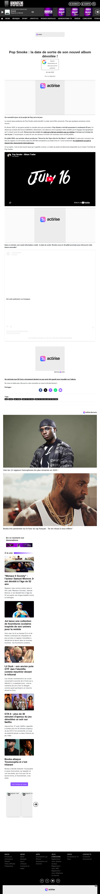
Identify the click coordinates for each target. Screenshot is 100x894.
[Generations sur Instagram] (58, 881)
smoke (10, 399)
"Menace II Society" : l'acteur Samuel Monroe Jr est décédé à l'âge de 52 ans (19, 580)
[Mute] (32, 12)
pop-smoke (17, 399)
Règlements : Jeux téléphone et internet (57, 873)
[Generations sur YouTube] (53, 881)
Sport (25, 18)
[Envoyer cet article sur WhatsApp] (55, 391)
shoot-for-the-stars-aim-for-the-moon (46, 399)
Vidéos (77, 18)
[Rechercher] (94, 4)
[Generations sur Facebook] (42, 881)
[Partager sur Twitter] (45, 391)
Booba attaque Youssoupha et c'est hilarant (16, 762)
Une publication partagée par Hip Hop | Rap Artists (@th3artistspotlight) (50, 338)
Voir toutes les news (19, 784)
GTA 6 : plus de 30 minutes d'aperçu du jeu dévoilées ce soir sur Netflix (18, 718)
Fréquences (9, 866)
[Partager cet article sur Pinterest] (50, 391)
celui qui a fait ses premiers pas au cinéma (59, 132)
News (7, 18)
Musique (16, 18)
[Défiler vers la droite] (35, 804)
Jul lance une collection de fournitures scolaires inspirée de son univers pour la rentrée (18, 625)
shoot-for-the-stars (28, 399)
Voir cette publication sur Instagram (18, 299)
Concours (87, 18)
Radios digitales (48, 18)
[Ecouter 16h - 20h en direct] (19, 545)
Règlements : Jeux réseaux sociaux (56, 861)
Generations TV (65, 18)
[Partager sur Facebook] (40, 391)
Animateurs (9, 859)
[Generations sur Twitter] (47, 881)
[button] (13, 804)
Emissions (8, 857)
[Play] (3, 12)
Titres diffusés (10, 864)
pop (6, 399)
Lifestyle (34, 18)
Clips (69, 859)
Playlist (7, 861)
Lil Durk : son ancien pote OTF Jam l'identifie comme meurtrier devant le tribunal (19, 670)
